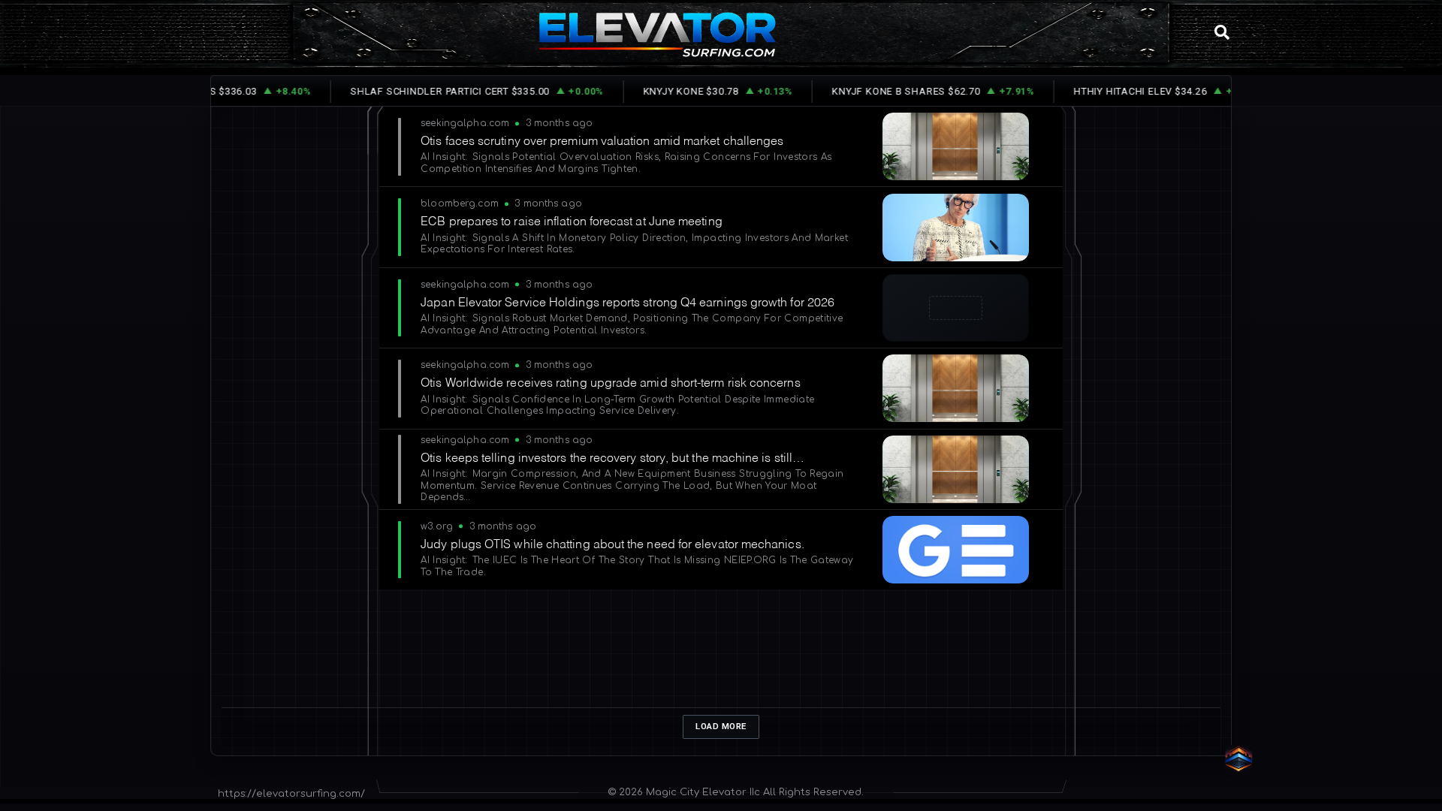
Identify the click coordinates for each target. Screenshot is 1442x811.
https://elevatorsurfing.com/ (291, 793)
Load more (720, 726)
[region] (721, 443)
